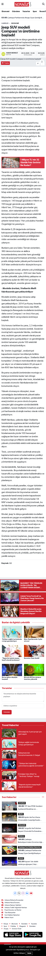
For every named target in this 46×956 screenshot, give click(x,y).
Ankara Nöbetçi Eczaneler (14, 900)
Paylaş (6, 63)
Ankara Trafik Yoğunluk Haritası (16, 907)
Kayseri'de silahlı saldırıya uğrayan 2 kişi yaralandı (28, 863)
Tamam (29, 953)
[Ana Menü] (2, 4)
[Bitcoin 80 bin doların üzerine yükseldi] (34, 670)
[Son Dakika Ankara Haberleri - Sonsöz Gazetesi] (23, 4)
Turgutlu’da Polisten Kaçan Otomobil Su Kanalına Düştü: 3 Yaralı (29, 830)
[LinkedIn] (27, 893)
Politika (13, 926)
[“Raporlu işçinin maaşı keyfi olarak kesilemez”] (12, 651)
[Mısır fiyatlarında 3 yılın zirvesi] (34, 632)
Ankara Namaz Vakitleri (13, 905)
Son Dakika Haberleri (12, 915)
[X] (19, 893)
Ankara (21, 836)
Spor (35, 11)
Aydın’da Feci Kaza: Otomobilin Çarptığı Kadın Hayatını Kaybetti (29, 819)
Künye (6, 924)
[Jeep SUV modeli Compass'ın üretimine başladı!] (23, 59)
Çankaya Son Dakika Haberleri (30, 847)
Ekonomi (5, 11)
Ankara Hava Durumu (12, 902)
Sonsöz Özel (16, 929)
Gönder (6, 712)
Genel (21, 858)
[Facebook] (15, 893)
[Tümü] (43, 797)
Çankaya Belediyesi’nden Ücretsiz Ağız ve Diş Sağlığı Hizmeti (30, 841)
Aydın (21, 814)
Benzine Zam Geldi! (31, 658)
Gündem (16, 11)
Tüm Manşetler (10, 912)
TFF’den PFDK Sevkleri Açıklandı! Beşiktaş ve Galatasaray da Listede (30, 808)
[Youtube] (31, 893)
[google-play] (33, 935)
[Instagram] (23, 893)
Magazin (22, 926)
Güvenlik (22, 825)
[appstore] (13, 935)
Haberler (4, 23)
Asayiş (6, 929)
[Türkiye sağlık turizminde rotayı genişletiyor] (12, 632)
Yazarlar (26, 11)
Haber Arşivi (9, 917)
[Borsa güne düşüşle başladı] (12, 670)
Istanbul (22, 803)
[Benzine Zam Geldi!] (34, 651)
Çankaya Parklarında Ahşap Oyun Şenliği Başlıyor (23, 18)
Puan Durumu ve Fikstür (13, 910)
